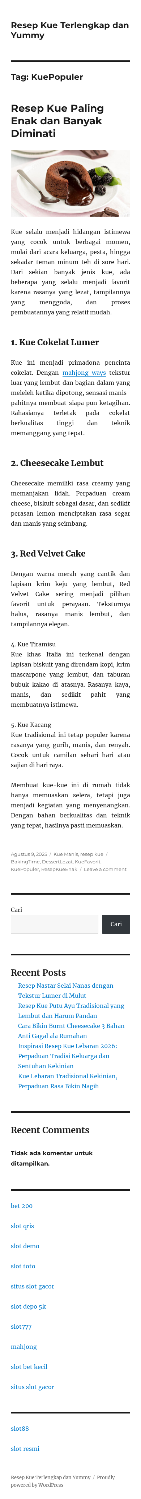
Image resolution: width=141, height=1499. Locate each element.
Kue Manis (66, 854)
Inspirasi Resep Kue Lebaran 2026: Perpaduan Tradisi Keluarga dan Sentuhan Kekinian (68, 1056)
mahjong (24, 1346)
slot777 (21, 1326)
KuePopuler (25, 869)
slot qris (22, 1226)
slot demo (25, 1246)
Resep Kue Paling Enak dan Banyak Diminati (57, 120)
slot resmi (25, 1448)
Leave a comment (105, 869)
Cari (16, 909)
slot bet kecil (29, 1366)
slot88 (20, 1428)
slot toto (23, 1266)
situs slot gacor (32, 1286)
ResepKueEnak (59, 869)
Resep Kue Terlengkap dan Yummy (50, 1478)
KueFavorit (88, 861)
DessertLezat (57, 861)
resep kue (91, 854)
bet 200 (22, 1205)
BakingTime (25, 861)
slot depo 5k (28, 1306)
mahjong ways (84, 372)
